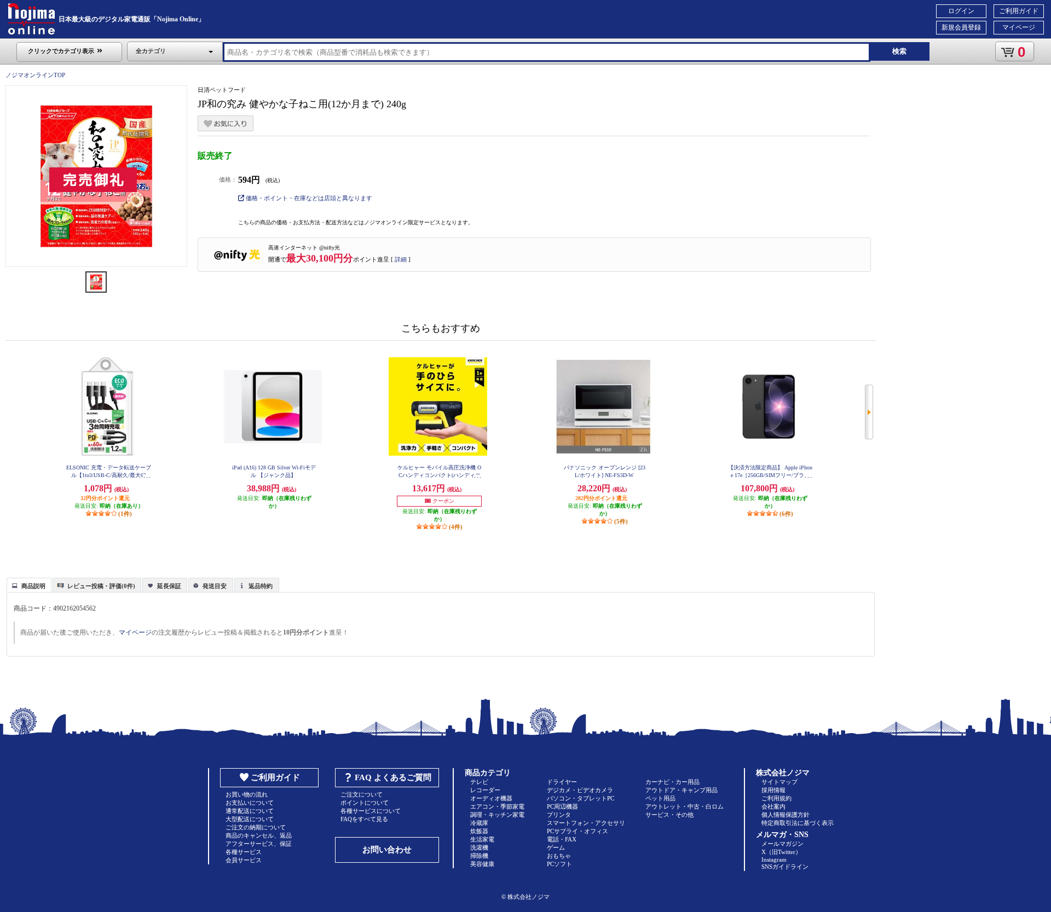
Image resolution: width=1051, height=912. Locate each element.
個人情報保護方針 (785, 814)
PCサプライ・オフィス (577, 831)
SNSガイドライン (785, 866)
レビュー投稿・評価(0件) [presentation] (101, 586)
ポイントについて (364, 802)
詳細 (401, 259)
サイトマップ (779, 782)
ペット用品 (660, 798)
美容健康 (482, 864)
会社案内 (773, 806)
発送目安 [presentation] (215, 586)
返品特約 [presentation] (261, 586)
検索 (899, 51)
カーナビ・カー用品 (672, 782)
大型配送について (250, 819)
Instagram (774, 859)
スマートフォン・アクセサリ (586, 823)
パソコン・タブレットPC (580, 798)
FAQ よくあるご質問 (393, 777)
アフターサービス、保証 (259, 843)
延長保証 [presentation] (169, 586)
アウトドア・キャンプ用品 (681, 790)
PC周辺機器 (562, 806)
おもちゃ (559, 855)
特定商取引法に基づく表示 (797, 823)
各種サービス (244, 852)
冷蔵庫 (479, 823)
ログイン (961, 11)
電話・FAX (561, 839)
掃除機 (479, 855)
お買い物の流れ (247, 794)
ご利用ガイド (1018, 11)
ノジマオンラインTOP (35, 75)
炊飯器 (479, 831)
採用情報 (773, 790)
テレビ (479, 782)
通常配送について (250, 811)
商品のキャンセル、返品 (259, 835)
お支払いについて (250, 802)
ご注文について (361, 794)
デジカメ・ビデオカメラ (580, 790)
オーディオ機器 (491, 798)
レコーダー (485, 790)
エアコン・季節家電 (497, 806)
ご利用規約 (776, 798)
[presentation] (28, 584)
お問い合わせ (387, 849)
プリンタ (559, 814)
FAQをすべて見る (364, 819)
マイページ (1018, 27)
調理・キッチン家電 (497, 814)
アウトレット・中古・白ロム (684, 806)
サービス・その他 (669, 814)
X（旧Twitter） (781, 852)
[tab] (29, 585)
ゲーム (556, 847)
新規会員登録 (961, 27)
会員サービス (244, 860)
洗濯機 (479, 847)
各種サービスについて (370, 811)
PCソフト (559, 864)
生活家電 (482, 839)
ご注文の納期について (256, 827)
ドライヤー (562, 782)
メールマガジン (782, 843)
